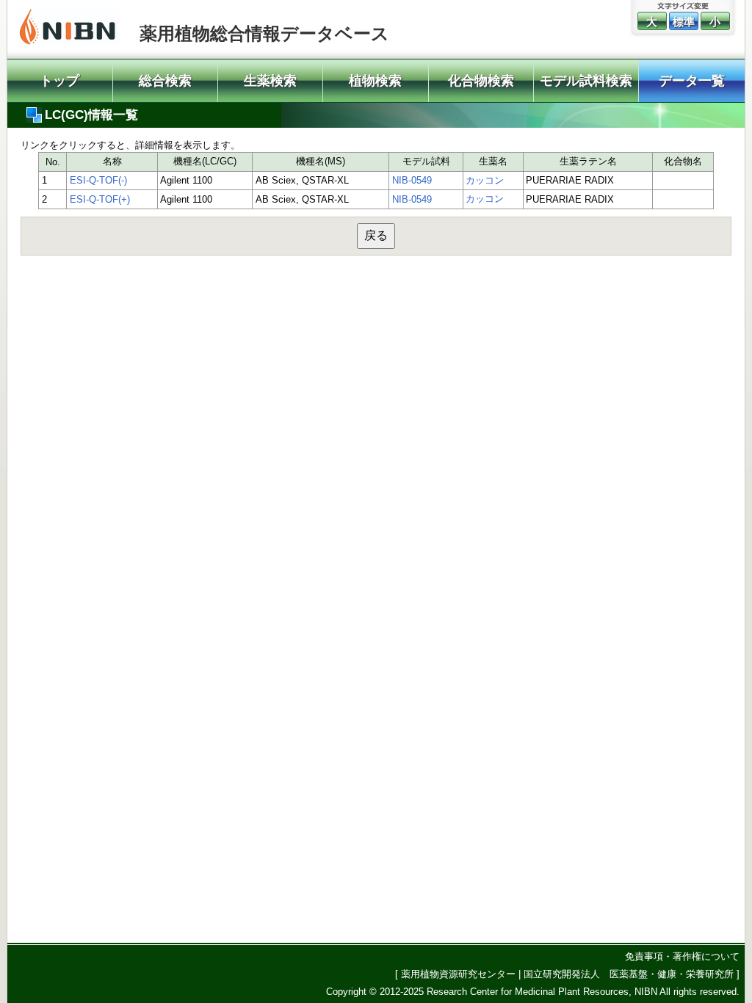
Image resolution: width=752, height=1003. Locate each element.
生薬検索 (270, 80)
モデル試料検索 (586, 80)
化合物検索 (481, 80)
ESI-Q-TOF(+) (100, 199)
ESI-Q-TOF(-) (98, 180)
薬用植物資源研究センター (458, 974)
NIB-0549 (412, 180)
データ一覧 (692, 80)
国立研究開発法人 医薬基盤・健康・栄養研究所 (629, 974)
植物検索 (375, 80)
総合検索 (165, 80)
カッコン (485, 180)
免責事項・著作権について (682, 956)
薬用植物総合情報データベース (264, 33)
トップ (59, 80)
